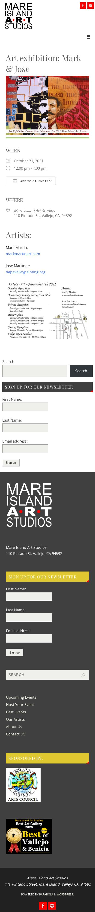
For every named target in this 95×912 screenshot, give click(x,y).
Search (8, 361)
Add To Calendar (34, 181)
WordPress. (65, 894)
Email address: (15, 441)
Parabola (46, 894)
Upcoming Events (21, 697)
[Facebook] (83, 5)
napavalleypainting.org (25, 271)
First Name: (12, 399)
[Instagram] (90, 5)
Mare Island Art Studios (34, 210)
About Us (14, 726)
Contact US (15, 734)
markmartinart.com (23, 253)
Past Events (16, 712)
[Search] (83, 675)
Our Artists (15, 719)
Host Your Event (20, 704)
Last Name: (12, 420)
